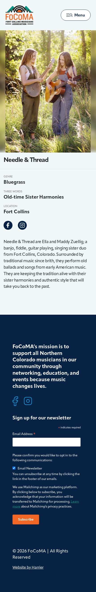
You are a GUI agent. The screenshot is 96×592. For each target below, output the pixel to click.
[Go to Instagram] (22, 225)
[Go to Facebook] (8, 225)
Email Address (24, 434)
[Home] (19, 15)
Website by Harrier (28, 567)
